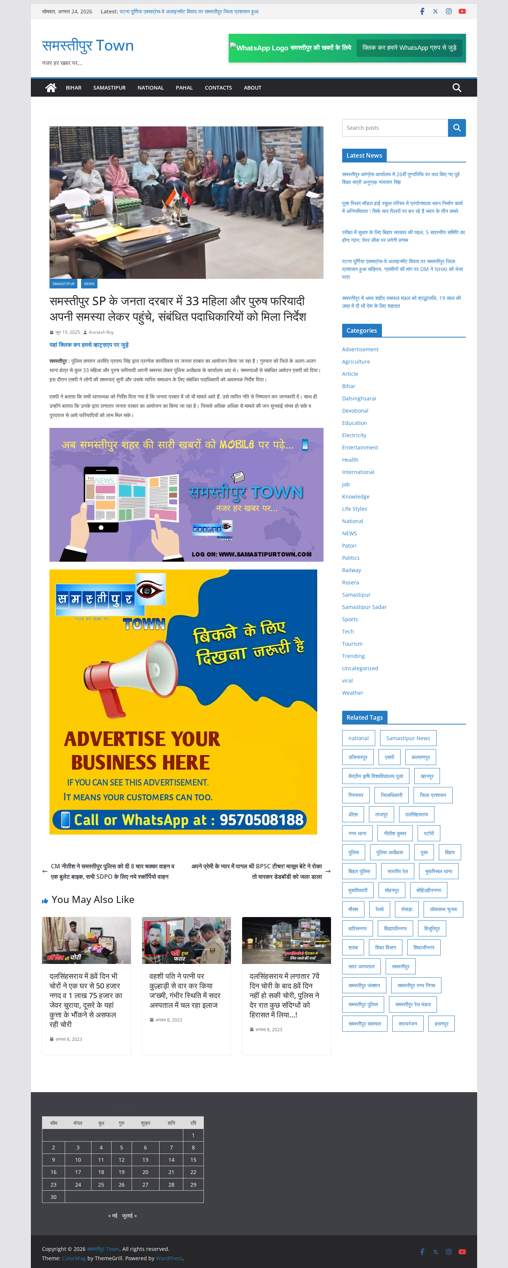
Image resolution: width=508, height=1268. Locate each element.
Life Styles (354, 508)
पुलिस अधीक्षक (389, 852)
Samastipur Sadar (364, 606)
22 (193, 1171)
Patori (349, 545)
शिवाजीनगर (424, 947)
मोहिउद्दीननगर (429, 890)
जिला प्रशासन (433, 794)
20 (145, 1171)
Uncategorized (360, 668)
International (358, 471)
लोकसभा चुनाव (443, 909)
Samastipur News (408, 738)
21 (171, 1171)
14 (171, 1159)
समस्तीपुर (400, 966)
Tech (348, 631)
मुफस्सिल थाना (438, 871)
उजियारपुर (357, 757)
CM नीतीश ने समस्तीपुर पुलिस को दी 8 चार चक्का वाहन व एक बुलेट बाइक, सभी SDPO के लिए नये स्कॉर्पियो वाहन (112, 871)
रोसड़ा (406, 909)
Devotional (355, 410)
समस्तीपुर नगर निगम (416, 985)
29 (193, 1184)
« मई (113, 1215)
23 (54, 1184)
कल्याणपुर (421, 757)
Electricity (354, 435)
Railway (351, 570)
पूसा (424, 852)
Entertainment (360, 447)
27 (145, 1184)
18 (101, 1171)
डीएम (353, 814)
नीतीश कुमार (395, 833)
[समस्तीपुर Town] (51, 88)
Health (350, 459)
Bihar (73, 87)
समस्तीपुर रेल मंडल (413, 1004)
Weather (352, 692)
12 (122, 1159)
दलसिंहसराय (416, 814)
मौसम (353, 909)
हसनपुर (441, 1023)
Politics (351, 557)
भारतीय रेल (398, 871)
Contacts (218, 87)
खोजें (457, 128)
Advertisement (360, 349)
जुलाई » (129, 1215)
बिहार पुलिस (359, 871)
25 (101, 1184)
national (358, 738)
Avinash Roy (101, 332)
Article (350, 373)
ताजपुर (381, 814)
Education (354, 422)
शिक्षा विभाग (385, 947)
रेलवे (380, 909)
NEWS (89, 283)
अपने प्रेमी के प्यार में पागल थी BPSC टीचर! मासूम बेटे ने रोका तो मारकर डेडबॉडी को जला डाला (257, 871)
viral (347, 680)
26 (122, 1184)
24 (78, 1184)
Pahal (184, 87)
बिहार (450, 852)
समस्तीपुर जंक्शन (364, 985)
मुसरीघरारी (357, 890)
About (252, 87)
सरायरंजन (408, 1023)
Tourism (352, 643)
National (151, 87)
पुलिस (353, 852)
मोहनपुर (392, 890)
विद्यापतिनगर (395, 928)
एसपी (389, 757)
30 (54, 1196)
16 (54, 1171)
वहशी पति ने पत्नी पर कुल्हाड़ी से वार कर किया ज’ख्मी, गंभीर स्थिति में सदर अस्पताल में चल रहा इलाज (185, 990)
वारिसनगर (357, 928)
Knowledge (356, 496)
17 (78, 1171)
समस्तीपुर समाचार (364, 1023)
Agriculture (356, 361)
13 (145, 1159)
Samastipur (109, 87)
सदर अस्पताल (361, 966)
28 (171, 1184)
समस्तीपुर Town (88, 45)
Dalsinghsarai (359, 398)
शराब (353, 947)
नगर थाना (357, 833)
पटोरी (429, 833)
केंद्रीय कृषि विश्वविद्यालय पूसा (375, 776)
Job (346, 484)
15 (193, 1159)
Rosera (350, 582)
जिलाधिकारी (391, 794)
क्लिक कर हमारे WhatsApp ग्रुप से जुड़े (409, 47)
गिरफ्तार (355, 794)
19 (122, 1171)
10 (78, 1159)
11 (101, 1159)
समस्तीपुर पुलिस (363, 1004)
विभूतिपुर (432, 928)
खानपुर (427, 776)
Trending (353, 655)
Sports (350, 619)
